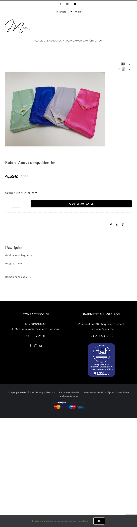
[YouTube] (40, 345)
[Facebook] (111, 224)
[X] (117, 224)
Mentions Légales (105, 392)
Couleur (10, 192)
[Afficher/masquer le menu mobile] (130, 23)
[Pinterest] (123, 224)
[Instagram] (35, 345)
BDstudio (50, 392)
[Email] (129, 224)
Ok (99, 521)
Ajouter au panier (81, 203)
